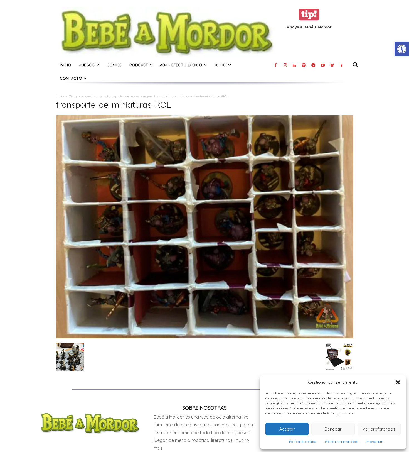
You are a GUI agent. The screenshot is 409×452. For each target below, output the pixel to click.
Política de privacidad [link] (341, 441)
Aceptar (287, 429)
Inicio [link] (60, 96)
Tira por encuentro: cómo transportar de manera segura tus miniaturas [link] (122, 96)
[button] (398, 382)
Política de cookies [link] (302, 441)
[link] (402, 49)
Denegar (333, 429)
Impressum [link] (374, 441)
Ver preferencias (379, 429)
